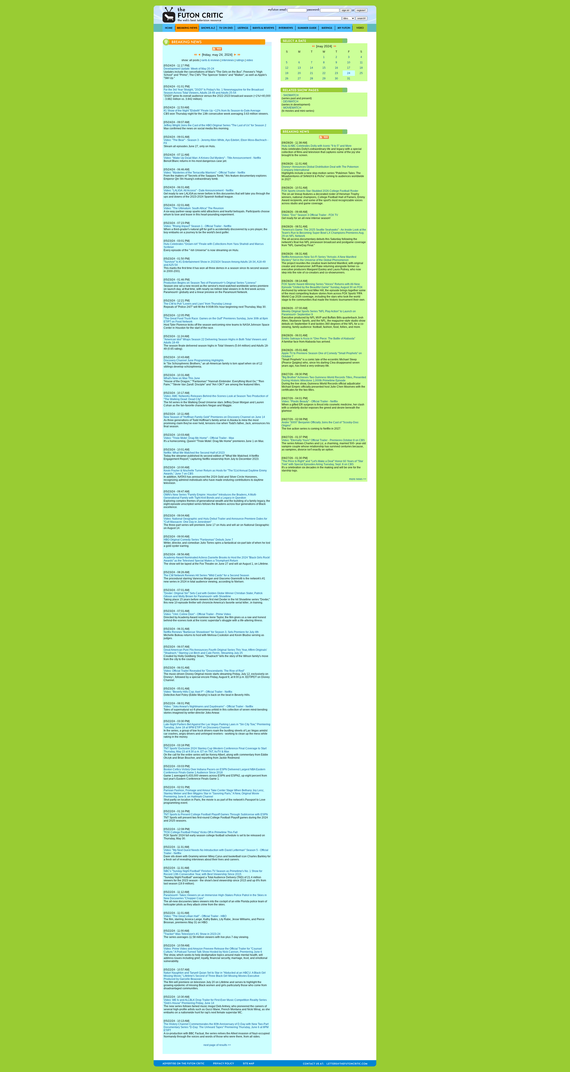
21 (311, 73)
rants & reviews (210, 60)
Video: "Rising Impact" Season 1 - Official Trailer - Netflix (197, 226)
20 (299, 73)
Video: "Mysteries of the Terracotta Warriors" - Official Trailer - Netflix (204, 172)
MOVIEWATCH (292, 107)
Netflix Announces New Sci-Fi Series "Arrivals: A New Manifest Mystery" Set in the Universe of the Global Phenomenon (319, 258)
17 (348, 67)
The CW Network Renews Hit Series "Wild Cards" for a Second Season (206, 575)
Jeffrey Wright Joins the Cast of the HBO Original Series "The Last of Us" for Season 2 (215, 125)
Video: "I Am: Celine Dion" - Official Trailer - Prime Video (197, 614)
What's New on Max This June (182, 378)
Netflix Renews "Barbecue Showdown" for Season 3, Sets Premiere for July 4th (211, 632)
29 (324, 78)
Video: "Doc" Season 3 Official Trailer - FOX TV (310, 215)
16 (336, 67)
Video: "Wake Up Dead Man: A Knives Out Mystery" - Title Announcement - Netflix (212, 157)
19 (286, 73)
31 (348, 78)
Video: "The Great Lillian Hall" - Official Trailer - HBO (195, 916)
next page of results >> (217, 1045)
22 (324, 73)
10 (348, 62)
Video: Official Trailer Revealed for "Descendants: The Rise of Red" (204, 670)
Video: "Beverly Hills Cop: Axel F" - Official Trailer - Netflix (198, 691)
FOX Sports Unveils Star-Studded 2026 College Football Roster (320, 190)
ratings (240, 60)
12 (286, 67)
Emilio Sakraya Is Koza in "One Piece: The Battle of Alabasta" (318, 338)
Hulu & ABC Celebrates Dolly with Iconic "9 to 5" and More (317, 145)
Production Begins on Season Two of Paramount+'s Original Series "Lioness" (210, 282)
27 (299, 78)
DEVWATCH (290, 101)
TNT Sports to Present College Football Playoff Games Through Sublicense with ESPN (216, 814)
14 (311, 67)
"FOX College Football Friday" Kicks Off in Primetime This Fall (201, 832)
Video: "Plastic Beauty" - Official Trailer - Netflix (310, 401)
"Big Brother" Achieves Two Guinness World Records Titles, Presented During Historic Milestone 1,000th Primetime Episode (324, 379)
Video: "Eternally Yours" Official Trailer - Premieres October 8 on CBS (323, 440)
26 (286, 78)
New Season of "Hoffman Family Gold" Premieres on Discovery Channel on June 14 (214, 417)
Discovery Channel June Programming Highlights (194, 360)
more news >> (357, 479)
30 (336, 78)
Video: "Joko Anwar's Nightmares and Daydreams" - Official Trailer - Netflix (208, 706)
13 (299, 67)
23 (336, 73)
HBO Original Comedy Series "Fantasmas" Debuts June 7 (198, 539)
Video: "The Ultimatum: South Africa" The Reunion (194, 208)
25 (361, 73)
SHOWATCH (291, 95)
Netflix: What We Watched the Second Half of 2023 (194, 452)
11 (361, 62)
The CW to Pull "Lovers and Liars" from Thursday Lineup (198, 303)
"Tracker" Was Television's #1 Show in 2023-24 (192, 934)
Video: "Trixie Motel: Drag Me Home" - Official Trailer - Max (199, 438)
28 (311, 78)
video (249, 60)
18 (361, 67)
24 (348, 73)
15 (324, 67)
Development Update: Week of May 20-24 (189, 68)
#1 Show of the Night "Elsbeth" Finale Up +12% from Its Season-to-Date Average (212, 110)
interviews (228, 60)
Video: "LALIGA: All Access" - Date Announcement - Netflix (198, 190)
